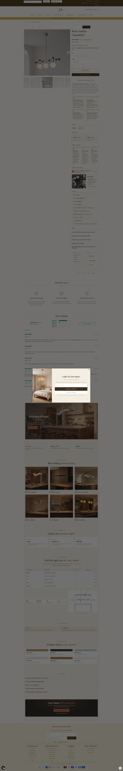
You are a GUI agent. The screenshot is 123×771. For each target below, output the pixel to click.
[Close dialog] (89, 369)
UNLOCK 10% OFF (71, 388)
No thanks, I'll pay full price (71, 392)
